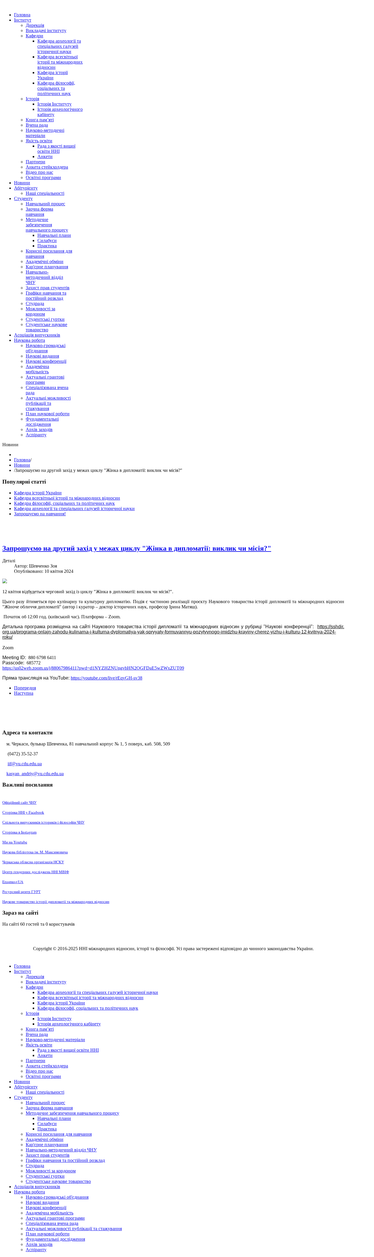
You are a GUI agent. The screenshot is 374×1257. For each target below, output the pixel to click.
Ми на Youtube (14, 842)
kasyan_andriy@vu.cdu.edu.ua (35, 773)
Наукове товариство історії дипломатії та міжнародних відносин (55, 901)
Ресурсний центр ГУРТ (21, 891)
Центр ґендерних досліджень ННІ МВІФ (35, 871)
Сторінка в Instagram (19, 832)
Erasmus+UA (12, 881)
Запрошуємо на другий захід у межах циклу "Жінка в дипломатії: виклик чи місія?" (136, 548)
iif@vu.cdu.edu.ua (25, 763)
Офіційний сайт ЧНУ (19, 802)
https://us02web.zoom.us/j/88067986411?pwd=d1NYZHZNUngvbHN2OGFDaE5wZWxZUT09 (93, 668)
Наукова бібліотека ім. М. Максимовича (35, 852)
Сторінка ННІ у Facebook (23, 812)
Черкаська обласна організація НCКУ (33, 861)
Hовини (22, 465)
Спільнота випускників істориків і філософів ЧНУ (43, 822)
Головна (22, 459)
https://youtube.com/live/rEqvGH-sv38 (106, 677)
